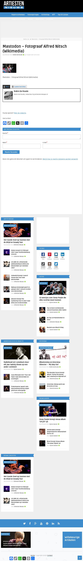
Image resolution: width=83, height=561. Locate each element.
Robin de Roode (17, 55)
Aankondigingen (9, 226)
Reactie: (5, 133)
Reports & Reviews (18, 15)
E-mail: (45, 142)
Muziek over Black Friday (55, 327)
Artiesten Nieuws (18, 244)
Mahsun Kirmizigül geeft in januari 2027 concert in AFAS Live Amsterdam (20, 289)
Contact (50, 555)
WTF (53, 15)
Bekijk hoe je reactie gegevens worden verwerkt (60, 159)
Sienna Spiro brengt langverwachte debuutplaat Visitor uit (56, 431)
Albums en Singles (46, 348)
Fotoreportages (33, 15)
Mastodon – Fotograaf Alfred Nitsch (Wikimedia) (46, 39)
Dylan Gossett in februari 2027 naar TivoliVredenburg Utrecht (20, 252)
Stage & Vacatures (18, 19)
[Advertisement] (41, 188)
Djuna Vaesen (53, 302)
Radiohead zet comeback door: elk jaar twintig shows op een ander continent (16, 364)
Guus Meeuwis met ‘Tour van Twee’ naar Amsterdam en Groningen (21, 377)
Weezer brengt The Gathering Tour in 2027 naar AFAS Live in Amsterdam (20, 301)
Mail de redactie (20, 113)
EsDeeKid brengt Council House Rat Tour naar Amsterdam (19, 277)
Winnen (30, 19)
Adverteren (40, 19)
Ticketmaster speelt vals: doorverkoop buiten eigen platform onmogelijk (20, 388)
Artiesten (49, 19)
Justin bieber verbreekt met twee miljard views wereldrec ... (14, 544)
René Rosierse (54, 378)
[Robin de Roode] (8, 99)
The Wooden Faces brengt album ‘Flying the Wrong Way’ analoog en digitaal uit (56, 374)
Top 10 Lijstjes (63, 15)
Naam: (5, 142)
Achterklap (45, 15)
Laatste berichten (20, 86)
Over (7, 86)
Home (25, 39)
